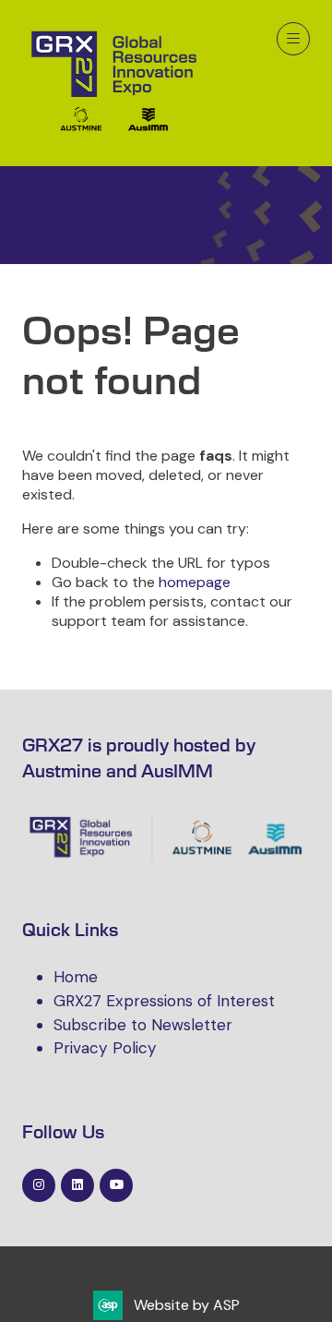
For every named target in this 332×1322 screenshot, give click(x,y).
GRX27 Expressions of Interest (164, 1001)
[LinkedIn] (77, 1185)
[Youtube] (116, 1185)
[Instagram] (38, 1185)
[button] (293, 38)
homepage (195, 582)
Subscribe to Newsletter (142, 1025)
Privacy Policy (105, 1048)
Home (75, 977)
